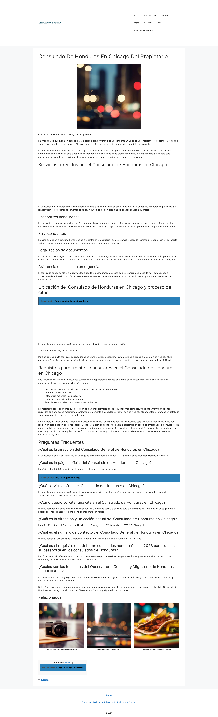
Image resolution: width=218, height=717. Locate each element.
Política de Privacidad (144, 30)
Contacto (165, 15)
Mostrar (68, 663)
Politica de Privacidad (104, 702)
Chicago (44, 680)
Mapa (136, 23)
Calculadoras (150, 15)
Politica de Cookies (127, 702)
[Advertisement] (96, 23)
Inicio (136, 15)
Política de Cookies (152, 23)
